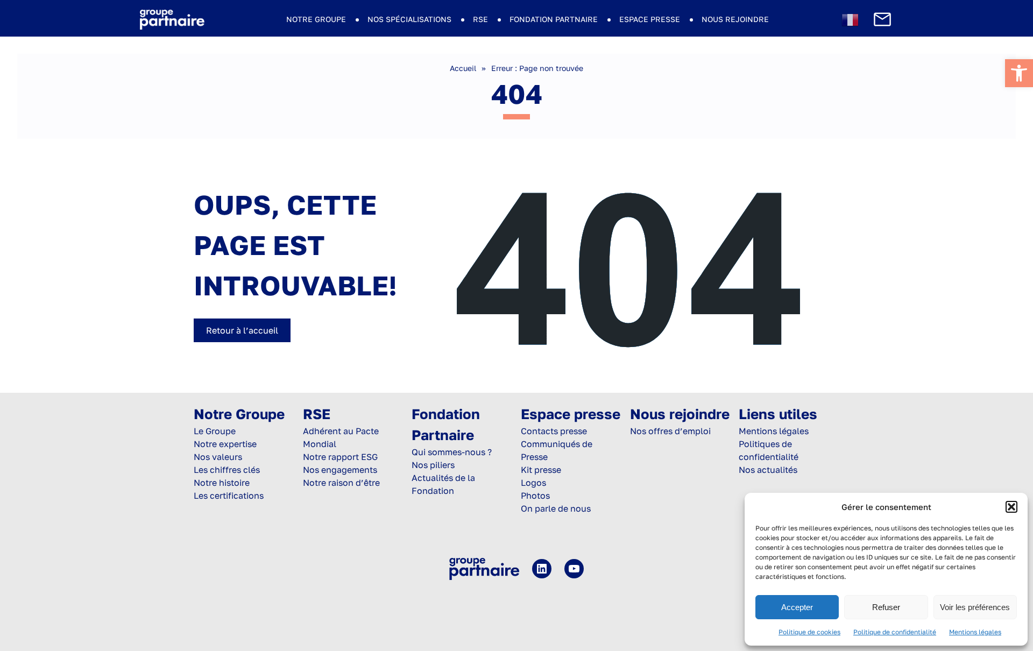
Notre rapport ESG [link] (340, 456)
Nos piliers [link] (433, 464)
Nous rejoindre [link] (735, 19)
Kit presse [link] (541, 469)
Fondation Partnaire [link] (554, 19)
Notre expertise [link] (225, 443)
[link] (1019, 73)
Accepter (797, 607)
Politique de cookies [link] (809, 632)
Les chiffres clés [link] (227, 469)
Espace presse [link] (649, 19)
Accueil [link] (463, 68)
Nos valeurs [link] (218, 456)
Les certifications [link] (229, 495)
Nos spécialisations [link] (409, 19)
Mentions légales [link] (975, 632)
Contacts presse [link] (554, 431)
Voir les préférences (975, 607)
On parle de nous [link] (556, 508)
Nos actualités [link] (768, 469)
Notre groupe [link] (316, 19)
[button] (1011, 506)
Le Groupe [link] (215, 431)
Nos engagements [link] (340, 469)
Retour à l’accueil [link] (242, 330)
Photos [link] (535, 495)
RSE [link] (480, 19)
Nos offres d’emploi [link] (670, 431)
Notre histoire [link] (222, 482)
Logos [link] (533, 482)
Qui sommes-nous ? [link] (452, 452)
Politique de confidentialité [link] (894, 632)
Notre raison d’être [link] (341, 482)
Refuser (886, 607)
